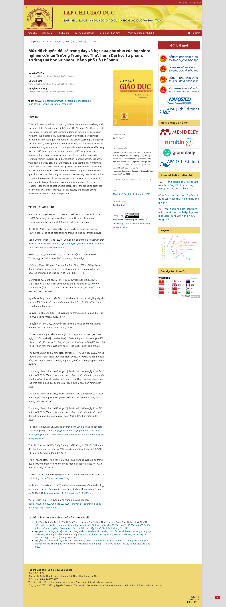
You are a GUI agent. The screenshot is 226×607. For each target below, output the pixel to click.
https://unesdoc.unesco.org (55, 478)
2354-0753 (40, 572)
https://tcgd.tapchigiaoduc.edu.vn (55, 582)
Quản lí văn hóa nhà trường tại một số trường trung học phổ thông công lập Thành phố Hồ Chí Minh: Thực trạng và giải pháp (91, 542)
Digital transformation (54, 100)
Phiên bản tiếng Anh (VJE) (140, 32)
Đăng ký (183, 2)
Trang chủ (31, 32)
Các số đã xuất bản (84, 32)
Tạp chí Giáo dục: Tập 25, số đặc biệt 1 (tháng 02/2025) (101, 528)
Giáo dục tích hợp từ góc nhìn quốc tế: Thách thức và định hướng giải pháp (178, 199)
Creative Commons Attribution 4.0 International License (133, 585)
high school (34, 103)
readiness (67, 103)
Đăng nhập (195, 2)
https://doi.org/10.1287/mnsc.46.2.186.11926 (67, 492)
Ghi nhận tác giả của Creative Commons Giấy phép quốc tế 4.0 (131, 223)
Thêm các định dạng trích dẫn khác (131, 179)
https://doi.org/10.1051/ (90, 287)
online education (51, 103)
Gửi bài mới (179, 45)
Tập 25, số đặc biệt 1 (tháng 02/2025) (69, 41)
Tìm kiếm (195, 32)
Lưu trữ (45, 41)
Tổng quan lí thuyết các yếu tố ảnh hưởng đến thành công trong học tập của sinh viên (178, 185)
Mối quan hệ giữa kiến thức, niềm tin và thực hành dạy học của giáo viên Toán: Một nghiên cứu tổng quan (178, 214)
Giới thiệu (47, 32)
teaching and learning (79, 100)
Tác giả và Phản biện (110, 32)
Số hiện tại (64, 32)
